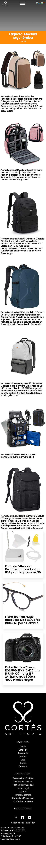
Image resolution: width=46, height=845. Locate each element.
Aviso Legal (23, 788)
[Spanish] (43, 3)
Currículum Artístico (23, 801)
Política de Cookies (23, 781)
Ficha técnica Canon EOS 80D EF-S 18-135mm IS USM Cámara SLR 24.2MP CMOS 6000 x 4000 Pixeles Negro (22, 673)
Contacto (23, 766)
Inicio (23, 41)
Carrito (23, 791)
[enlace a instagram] (16, 817)
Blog (23, 760)
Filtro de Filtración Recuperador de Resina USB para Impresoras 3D (23, 569)
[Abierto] (22, 3)
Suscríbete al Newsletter (23, 823)
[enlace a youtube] (29, 817)
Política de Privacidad (23, 785)
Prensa (23, 756)
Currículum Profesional (23, 798)
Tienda (23, 763)
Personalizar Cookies (23, 778)
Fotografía (23, 753)
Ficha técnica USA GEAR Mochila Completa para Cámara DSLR (18, 456)
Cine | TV (23, 750)
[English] (38, 3)
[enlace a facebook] (22, 817)
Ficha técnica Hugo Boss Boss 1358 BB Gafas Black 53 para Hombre (22, 620)
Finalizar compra (23, 795)
